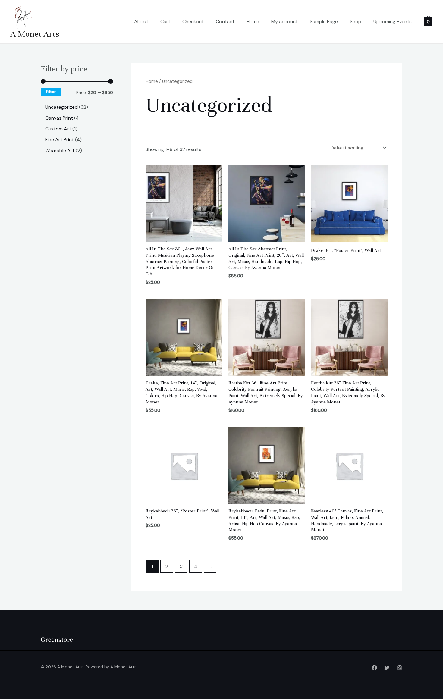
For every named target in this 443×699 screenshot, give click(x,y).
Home (253, 21)
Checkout (193, 21)
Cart (165, 21)
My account (284, 21)
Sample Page (324, 21)
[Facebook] (374, 667)
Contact (225, 21)
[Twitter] (387, 667)
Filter (51, 91)
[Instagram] (399, 667)
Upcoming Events (392, 21)
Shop (355, 21)
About (141, 21)
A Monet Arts (35, 34)
